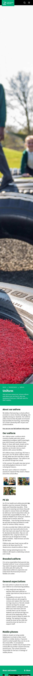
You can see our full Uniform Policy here (16, 428)
